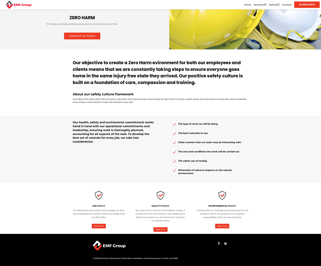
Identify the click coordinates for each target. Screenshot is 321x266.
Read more (99, 226)
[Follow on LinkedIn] (225, 243)
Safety (273, 4)
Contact (287, 4)
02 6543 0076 (307, 4)
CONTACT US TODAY (82, 35)
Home (247, 4)
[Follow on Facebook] (219, 243)
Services (259, 4)
